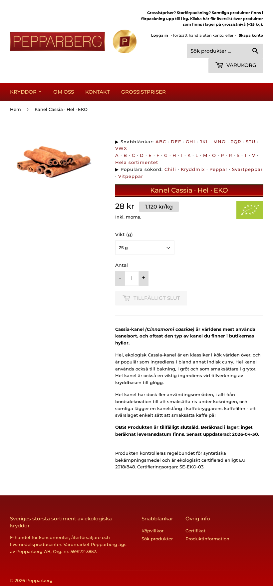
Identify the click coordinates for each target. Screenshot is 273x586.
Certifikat (195, 530)
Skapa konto (251, 35)
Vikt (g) (124, 235)
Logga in (159, 35)
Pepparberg (39, 580)
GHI (190, 141)
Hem (15, 109)
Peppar (218, 169)
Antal (121, 265)
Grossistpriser (143, 92)
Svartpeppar (247, 169)
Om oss (63, 92)
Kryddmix (193, 169)
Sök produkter (157, 538)
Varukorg (240, 65)
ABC (160, 141)
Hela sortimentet (136, 162)
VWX (121, 148)
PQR (235, 141)
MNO (219, 141)
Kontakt (97, 92)
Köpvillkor (152, 530)
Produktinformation (207, 538)
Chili (170, 169)
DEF (176, 141)
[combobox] (225, 51)
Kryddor (24, 92)
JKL (204, 141)
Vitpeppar (130, 176)
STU (250, 141)
